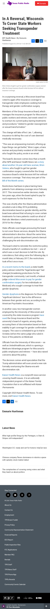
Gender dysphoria (10, 294)
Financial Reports (11, 535)
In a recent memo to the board (16, 267)
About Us (8, 505)
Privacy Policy (10, 525)
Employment (9, 515)
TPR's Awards (10, 579)
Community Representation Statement (19, 530)
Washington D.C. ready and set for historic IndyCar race (24, 448)
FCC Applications (11, 550)
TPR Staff (8, 565)
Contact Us (9, 510)
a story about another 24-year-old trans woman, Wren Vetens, (23, 165)
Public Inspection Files (13, 545)
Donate (42, 3)
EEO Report (9, 540)
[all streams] (47, 606)
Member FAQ (9, 555)
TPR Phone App (10, 574)
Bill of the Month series (13, 180)
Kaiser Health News (11, 375)
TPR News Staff (11, 569)
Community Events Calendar (15, 584)
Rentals (7, 560)
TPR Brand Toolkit (11, 520)
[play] (3, 606)
